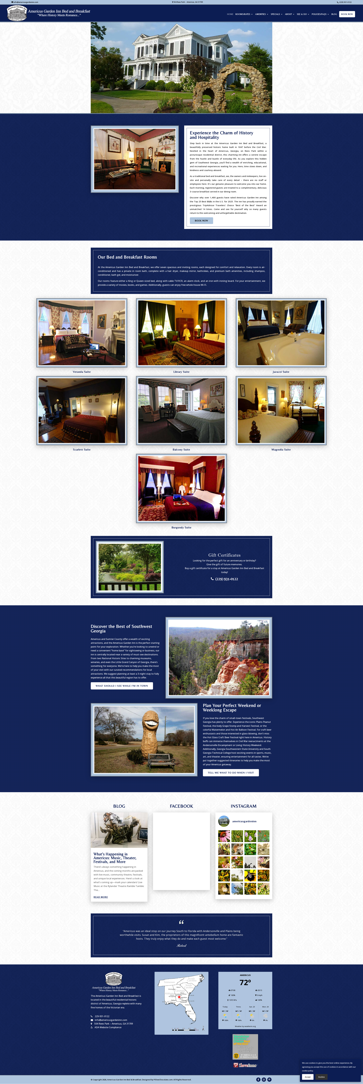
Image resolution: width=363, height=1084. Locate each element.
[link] (49, 12)
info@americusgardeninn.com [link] (111, 1020)
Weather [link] (238, 1026)
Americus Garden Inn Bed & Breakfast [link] (124, 1079)
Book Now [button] (201, 220)
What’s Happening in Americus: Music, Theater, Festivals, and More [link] (115, 858)
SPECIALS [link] (275, 14)
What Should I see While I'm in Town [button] (122, 685)
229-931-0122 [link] (101, 1016)
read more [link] (101, 897)
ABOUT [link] (288, 14)
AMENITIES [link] (260, 14)
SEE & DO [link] (302, 14)
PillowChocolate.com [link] (163, 1079)
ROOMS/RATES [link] (243, 14)
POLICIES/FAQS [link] (319, 14)
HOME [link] (230, 14)
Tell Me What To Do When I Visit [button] (231, 772)
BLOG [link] (334, 14)
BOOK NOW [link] (347, 14)
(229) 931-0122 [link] (345, 2)
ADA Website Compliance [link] (108, 1027)
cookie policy (307, 1070)
